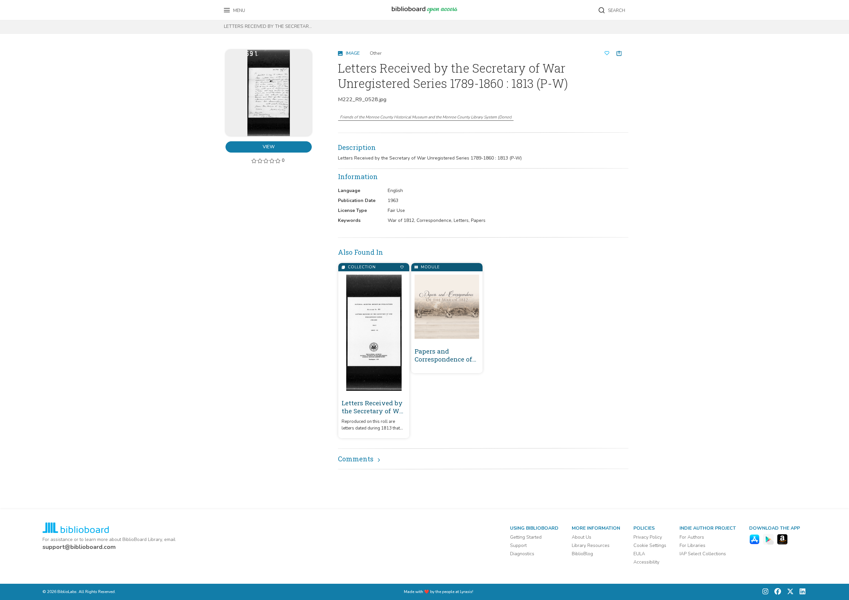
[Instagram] (765, 592)
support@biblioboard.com (79, 547)
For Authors (692, 537)
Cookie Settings (649, 545)
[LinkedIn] (801, 592)
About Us (581, 537)
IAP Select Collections (703, 554)
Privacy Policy (647, 537)
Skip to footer (33, 7)
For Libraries (692, 545)
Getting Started (526, 537)
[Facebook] (776, 592)
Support (518, 545)
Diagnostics (522, 554)
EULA (639, 554)
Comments (355, 458)
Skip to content (34, 7)
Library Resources (591, 545)
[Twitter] (788, 592)
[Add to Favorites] (402, 267)
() (426, 117)
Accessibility (646, 562)
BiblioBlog (582, 554)
